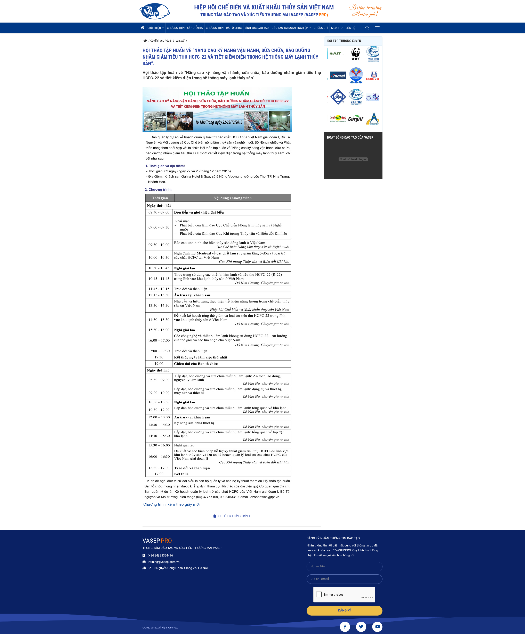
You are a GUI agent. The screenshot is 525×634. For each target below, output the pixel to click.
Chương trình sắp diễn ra (185, 28)
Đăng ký (344, 610)
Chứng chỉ (321, 28)
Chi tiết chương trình (233, 516)
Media (335, 28)
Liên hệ (350, 28)
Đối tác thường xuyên (344, 41)
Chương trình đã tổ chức (224, 28)
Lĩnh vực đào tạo (257, 28)
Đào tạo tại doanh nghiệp (290, 28)
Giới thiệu (154, 28)
